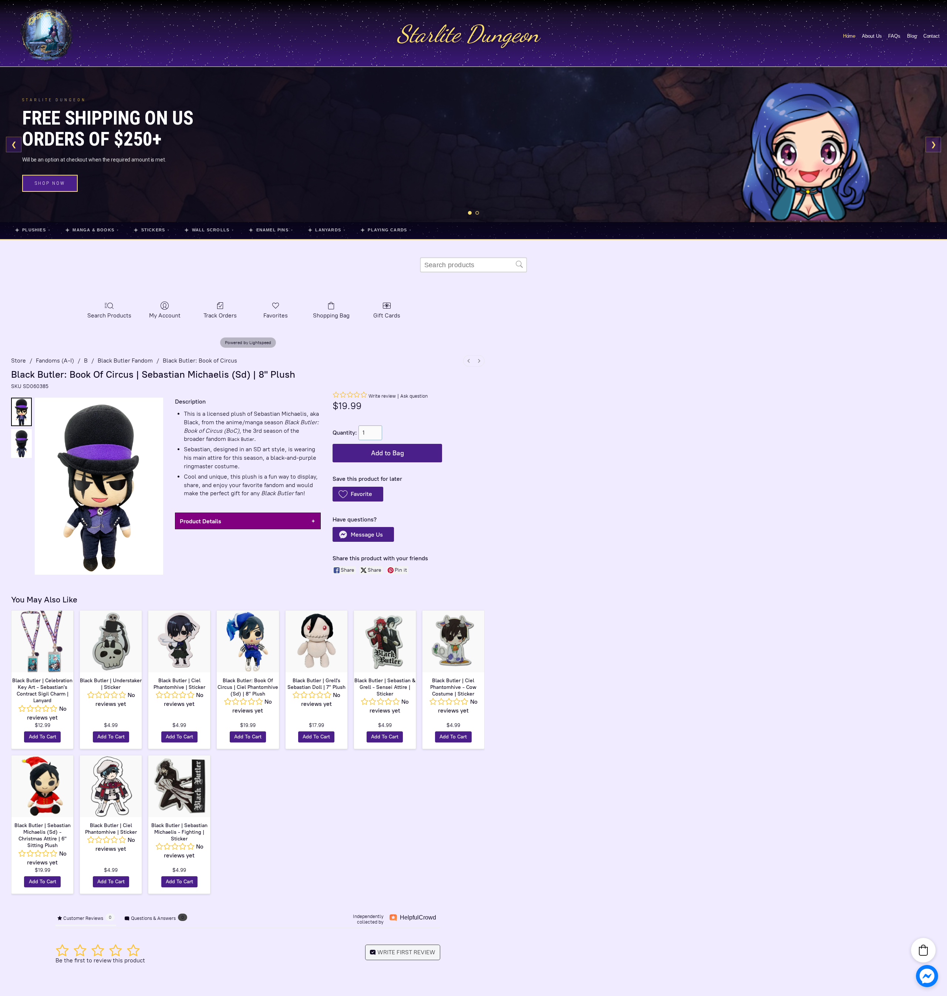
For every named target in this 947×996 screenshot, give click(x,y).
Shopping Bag (331, 315)
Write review (382, 396)
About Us (872, 36)
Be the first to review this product (100, 960)
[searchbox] (473, 265)
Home (849, 36)
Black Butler (241, 439)
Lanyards (327, 230)
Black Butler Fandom (125, 360)
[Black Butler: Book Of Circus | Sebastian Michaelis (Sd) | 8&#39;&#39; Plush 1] (21, 443)
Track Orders (220, 315)
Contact (931, 36)
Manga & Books (92, 230)
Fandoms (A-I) (55, 360)
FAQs (894, 36)
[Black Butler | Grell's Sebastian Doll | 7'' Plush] (316, 641)
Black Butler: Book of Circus (200, 360)
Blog (912, 36)
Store (18, 360)
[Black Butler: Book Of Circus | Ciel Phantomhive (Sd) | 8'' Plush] (248, 641)
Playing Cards (385, 230)
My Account (165, 315)
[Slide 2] (477, 213)
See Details (53, 187)
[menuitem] (469, 361)
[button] (358, 494)
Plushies (32, 230)
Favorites (275, 315)
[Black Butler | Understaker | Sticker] (111, 641)
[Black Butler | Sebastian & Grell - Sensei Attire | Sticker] (385, 641)
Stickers (151, 230)
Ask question (414, 396)
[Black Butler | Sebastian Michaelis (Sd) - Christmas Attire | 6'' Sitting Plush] (42, 786)
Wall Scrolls (209, 230)
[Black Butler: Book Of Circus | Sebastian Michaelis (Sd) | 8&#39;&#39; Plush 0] (21, 412)
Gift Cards (386, 315)
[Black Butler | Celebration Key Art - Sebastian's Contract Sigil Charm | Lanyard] (42, 641)
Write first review (405, 952)
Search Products (109, 315)
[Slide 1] (470, 213)
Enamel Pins (271, 230)
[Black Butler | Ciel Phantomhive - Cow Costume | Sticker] (453, 641)
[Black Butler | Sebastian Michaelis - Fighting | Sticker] (179, 786)
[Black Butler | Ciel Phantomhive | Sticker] (179, 641)
